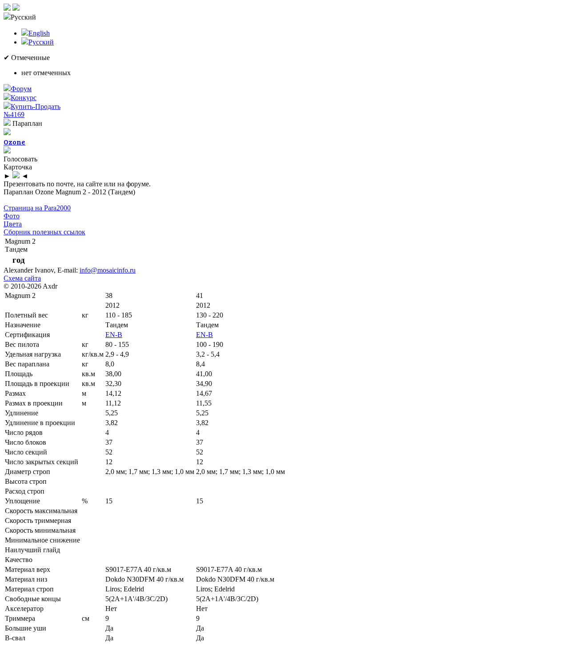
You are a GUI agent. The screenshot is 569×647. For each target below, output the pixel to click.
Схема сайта (22, 278)
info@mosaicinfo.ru (108, 270)
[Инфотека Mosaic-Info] (7, 8)
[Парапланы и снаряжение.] (16, 8)
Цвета (13, 224)
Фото (12, 216)
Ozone (14, 141)
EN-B (113, 334)
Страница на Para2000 (37, 208)
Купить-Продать (35, 106)
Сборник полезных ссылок (44, 232)
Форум (21, 88)
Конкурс (23, 97)
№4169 (14, 114)
